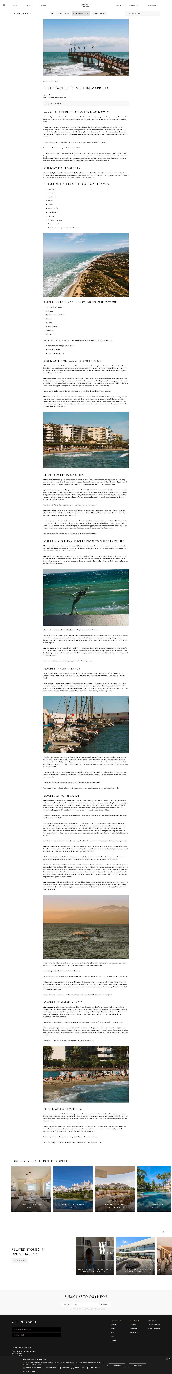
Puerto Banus (118, 158)
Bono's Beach (71, 810)
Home (15, 5)
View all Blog (19, 1260)
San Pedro (84, 160)
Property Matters (99, 13)
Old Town (76, 160)
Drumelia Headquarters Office (21, 1347)
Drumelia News (63, 13)
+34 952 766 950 (154, 1328)
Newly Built (133, 1328)
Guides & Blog (134, 5)
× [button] (170, 1359)
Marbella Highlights (81, 13)
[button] (4, 5)
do (46, 122)
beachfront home (70, 142)
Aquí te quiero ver (82, 810)
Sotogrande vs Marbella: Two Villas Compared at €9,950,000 (135, 1271)
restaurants (104, 119)
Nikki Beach (47, 865)
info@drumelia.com (154, 1324)
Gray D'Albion (157, 1205)
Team (112, 1332)
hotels (89, 119)
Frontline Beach (134, 1332)
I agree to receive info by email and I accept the (87, 1309)
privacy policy (101, 1309)
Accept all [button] (117, 1365)
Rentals (43, 5)
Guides (113, 1328)
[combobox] (167, 1359)
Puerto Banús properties (72, 788)
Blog (112, 1336)
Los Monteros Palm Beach (73, 1205)
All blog (54, 81)
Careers (113, 1340)
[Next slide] (163, 1161)
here (71, 995)
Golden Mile (106, 158)
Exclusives (133, 1324)
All (52, 13)
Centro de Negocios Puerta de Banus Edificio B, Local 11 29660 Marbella (23, 1353)
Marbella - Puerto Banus (31, 1205)
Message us (152, 5)
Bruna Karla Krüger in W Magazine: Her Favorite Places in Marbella (95, 1271)
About (118, 5)
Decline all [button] (137, 1365)
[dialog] (86, 1365)
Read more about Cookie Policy (32, 1364)
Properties (29, 5)
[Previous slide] (160, 1161)
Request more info (22, 1329)
